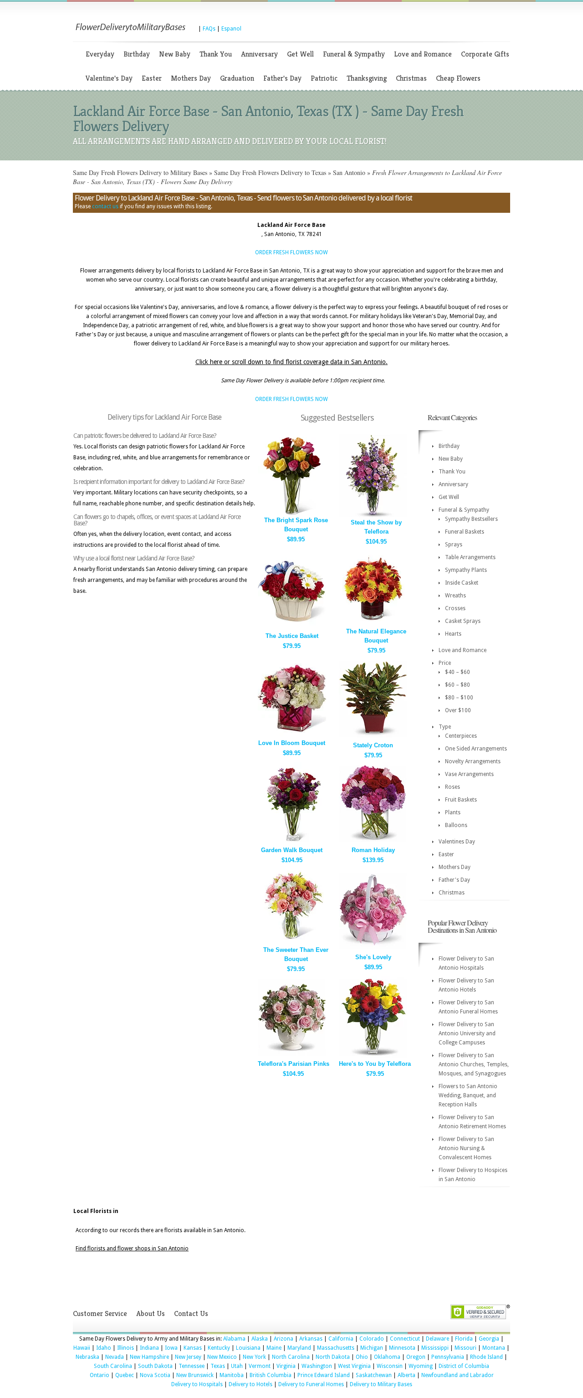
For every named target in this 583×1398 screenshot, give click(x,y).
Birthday (136, 54)
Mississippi (435, 1348)
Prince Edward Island (323, 1375)
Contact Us (191, 1313)
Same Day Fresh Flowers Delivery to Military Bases (140, 172)
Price (445, 663)
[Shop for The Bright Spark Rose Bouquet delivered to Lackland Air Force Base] (292, 512)
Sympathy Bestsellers (471, 519)
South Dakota (155, 1366)
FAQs (209, 29)
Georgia (489, 1339)
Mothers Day (191, 78)
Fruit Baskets (461, 800)
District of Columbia (464, 1366)
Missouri (465, 1348)
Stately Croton (373, 745)
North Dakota (333, 1357)
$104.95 (376, 541)
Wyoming (421, 1366)
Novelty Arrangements (473, 761)
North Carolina (291, 1357)
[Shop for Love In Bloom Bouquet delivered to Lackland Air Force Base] (292, 735)
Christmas (411, 78)
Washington (317, 1366)
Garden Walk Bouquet (291, 850)
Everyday (100, 54)
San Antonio (349, 172)
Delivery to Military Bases (381, 1384)
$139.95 (373, 860)
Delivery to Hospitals (197, 1384)
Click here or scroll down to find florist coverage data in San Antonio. (291, 361)
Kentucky (219, 1348)
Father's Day (282, 78)
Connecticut (405, 1339)
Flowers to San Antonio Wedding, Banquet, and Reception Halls (468, 1095)
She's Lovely (373, 957)
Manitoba (232, 1375)
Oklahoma (387, 1357)
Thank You (215, 54)
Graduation (237, 78)
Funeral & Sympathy (354, 54)
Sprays (453, 544)
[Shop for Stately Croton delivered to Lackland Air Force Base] (373, 738)
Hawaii (81, 1348)
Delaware (437, 1339)
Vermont (260, 1366)
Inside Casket (461, 583)
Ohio (362, 1357)
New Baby (174, 54)
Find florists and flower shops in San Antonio (132, 1248)
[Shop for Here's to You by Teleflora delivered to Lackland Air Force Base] (373, 1056)
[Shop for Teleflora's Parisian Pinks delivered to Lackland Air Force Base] (292, 1056)
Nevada (114, 1357)
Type (445, 727)
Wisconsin (390, 1366)
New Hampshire (149, 1357)
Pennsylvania (447, 1357)
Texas (217, 1366)
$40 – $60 (457, 672)
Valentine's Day (109, 78)
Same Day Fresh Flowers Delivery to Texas (270, 172)
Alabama (234, 1339)
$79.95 (292, 645)
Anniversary (259, 54)
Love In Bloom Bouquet (291, 743)
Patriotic (324, 78)
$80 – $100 (459, 697)
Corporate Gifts (485, 54)
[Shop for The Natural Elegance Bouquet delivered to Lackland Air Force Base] (373, 624)
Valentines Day (457, 841)
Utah (237, 1366)
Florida (464, 1339)
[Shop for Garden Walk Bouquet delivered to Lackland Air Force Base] (292, 842)
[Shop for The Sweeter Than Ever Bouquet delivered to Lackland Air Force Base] (292, 942)
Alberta (406, 1375)
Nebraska (87, 1357)
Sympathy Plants (466, 570)
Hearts (453, 634)
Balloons (456, 825)
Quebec (124, 1375)
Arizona (283, 1339)
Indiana (149, 1348)
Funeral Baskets (464, 532)
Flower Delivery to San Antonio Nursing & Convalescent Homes (466, 1148)
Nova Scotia (155, 1375)
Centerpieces (461, 736)
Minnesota (402, 1348)
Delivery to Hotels (250, 1384)
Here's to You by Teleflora (375, 1063)
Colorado (371, 1339)
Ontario (99, 1375)
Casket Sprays (463, 621)
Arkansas (310, 1339)
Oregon (415, 1357)
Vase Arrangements (469, 774)
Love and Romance (423, 54)
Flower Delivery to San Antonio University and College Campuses (467, 1033)
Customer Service (100, 1313)
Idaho (103, 1348)
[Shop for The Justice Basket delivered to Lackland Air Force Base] (292, 628)
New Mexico (222, 1357)
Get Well (300, 54)
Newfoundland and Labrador (457, 1375)
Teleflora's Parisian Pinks (293, 1063)
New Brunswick (195, 1375)
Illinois (125, 1348)
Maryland (299, 1348)
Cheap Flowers (458, 78)
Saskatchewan (374, 1375)
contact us (105, 206)
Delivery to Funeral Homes (311, 1384)
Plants (452, 812)
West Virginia (354, 1366)
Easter (152, 78)
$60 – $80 (457, 685)
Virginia (286, 1366)
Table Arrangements (470, 557)
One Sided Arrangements (476, 748)
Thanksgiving (367, 78)
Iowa (171, 1348)
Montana (493, 1348)
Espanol (231, 29)
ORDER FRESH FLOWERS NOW (291, 252)
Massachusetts (335, 1348)
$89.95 (296, 539)
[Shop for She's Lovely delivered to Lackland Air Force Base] (373, 949)
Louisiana (248, 1348)
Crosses (455, 608)
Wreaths (455, 595)
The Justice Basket (292, 635)
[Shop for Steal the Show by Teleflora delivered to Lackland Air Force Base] (373, 515)
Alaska (259, 1339)
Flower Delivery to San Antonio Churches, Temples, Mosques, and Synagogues (474, 1064)
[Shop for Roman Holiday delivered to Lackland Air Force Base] (373, 842)
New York (254, 1357)
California (340, 1339)
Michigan (371, 1348)
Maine (273, 1348)
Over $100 (458, 710)
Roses (452, 787)
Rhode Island (486, 1357)
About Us (150, 1313)
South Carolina (113, 1366)
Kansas (193, 1348)
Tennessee (192, 1366)
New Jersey (188, 1357)
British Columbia (271, 1375)
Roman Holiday (373, 850)
